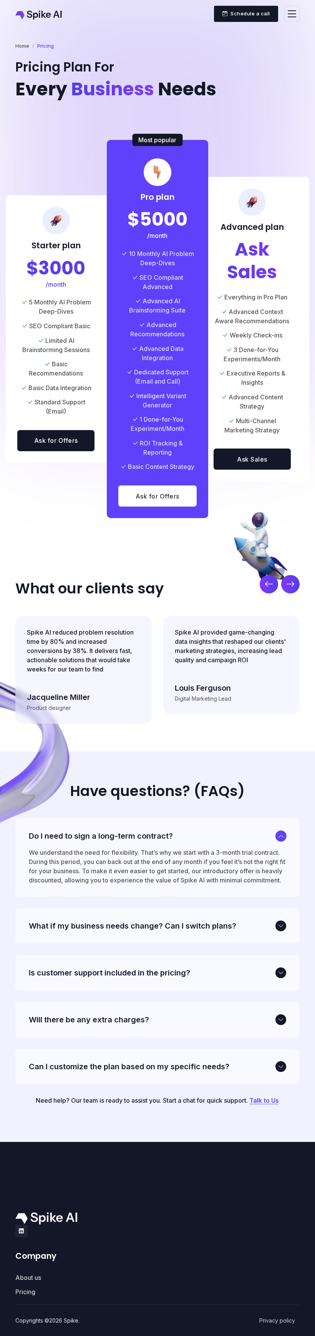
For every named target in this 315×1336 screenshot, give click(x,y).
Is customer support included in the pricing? (109, 972)
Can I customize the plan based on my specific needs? (129, 1066)
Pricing (25, 1292)
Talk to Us (264, 1100)
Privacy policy (277, 1320)
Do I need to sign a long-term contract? (101, 836)
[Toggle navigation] (292, 14)
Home (22, 46)
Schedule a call (250, 13)
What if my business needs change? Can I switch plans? (132, 926)
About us (28, 1277)
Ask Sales (252, 459)
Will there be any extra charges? (89, 1019)
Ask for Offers (56, 440)
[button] (269, 584)
